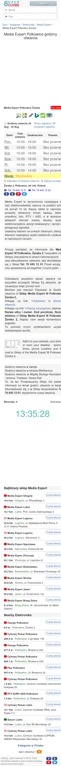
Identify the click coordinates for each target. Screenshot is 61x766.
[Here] (31, 115)
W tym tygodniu (42, 123)
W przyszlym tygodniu (44, 125)
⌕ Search (43, 3)
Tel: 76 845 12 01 (17, 190)
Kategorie (15, 24)
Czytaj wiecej (53, 495)
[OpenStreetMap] (18, 115)
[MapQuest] (43, 115)
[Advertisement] (30, 72)
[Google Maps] (25, 115)
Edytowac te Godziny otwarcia (23, 181)
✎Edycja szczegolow (37, 308)
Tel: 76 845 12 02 (41, 190)
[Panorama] (49, 115)
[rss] (39, 751)
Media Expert (44, 24)
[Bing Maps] (37, 115)
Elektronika (29, 24)
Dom (5, 24)
